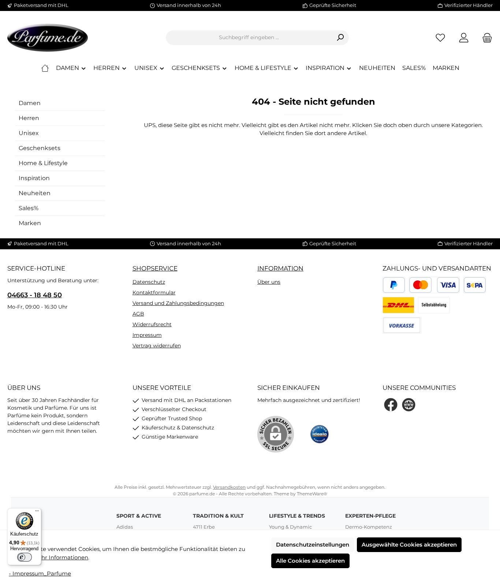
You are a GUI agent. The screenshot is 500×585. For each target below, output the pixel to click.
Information (280, 268)
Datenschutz (149, 282)
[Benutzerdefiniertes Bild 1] (398, 305)
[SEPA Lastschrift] (474, 285)
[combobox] (249, 37)
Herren (29, 118)
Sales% (28, 208)
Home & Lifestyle (43, 163)
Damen (30, 103)
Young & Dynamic (290, 527)
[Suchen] (340, 37)
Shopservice (155, 268)
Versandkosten (229, 487)
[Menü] (37, 512)
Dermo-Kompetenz (368, 527)
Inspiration (34, 178)
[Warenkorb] (485, 37)
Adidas (124, 527)
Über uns (268, 282)
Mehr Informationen (60, 557)
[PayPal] (394, 285)
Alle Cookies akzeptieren (310, 560)
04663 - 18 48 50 (34, 295)
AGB (138, 313)
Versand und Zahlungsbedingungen (178, 303)
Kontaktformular (154, 292)
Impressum (147, 335)
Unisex (29, 133)
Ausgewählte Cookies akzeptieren (409, 544)
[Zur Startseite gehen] (47, 38)
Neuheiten (35, 193)
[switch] (24, 557)
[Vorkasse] (402, 325)
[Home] (45, 68)
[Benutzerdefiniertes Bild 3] (434, 305)
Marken (30, 223)
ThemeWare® (312, 493)
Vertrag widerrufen (157, 345)
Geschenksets (39, 148)
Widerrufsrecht (152, 324)
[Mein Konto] (464, 37)
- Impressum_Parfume (40, 573)
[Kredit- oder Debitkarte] (434, 285)
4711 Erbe (204, 527)
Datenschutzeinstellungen (312, 544)
